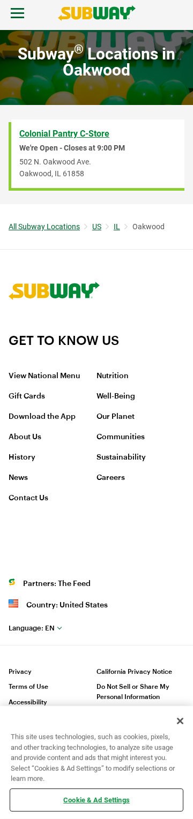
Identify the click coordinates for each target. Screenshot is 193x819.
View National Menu (44, 376)
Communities (120, 437)
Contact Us (28, 498)
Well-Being (115, 396)
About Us (25, 437)
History (22, 457)
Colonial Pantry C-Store (64, 134)
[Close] (180, 721)
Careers (110, 478)
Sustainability (121, 457)
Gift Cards (27, 396)
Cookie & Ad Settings (96, 799)
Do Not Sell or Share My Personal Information (132, 691)
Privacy (20, 671)
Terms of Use (28, 686)
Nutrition (112, 376)
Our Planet (115, 416)
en (32, 628)
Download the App (42, 416)
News (18, 478)
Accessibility (28, 702)
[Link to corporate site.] (54, 325)
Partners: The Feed (57, 584)
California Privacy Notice (134, 671)
